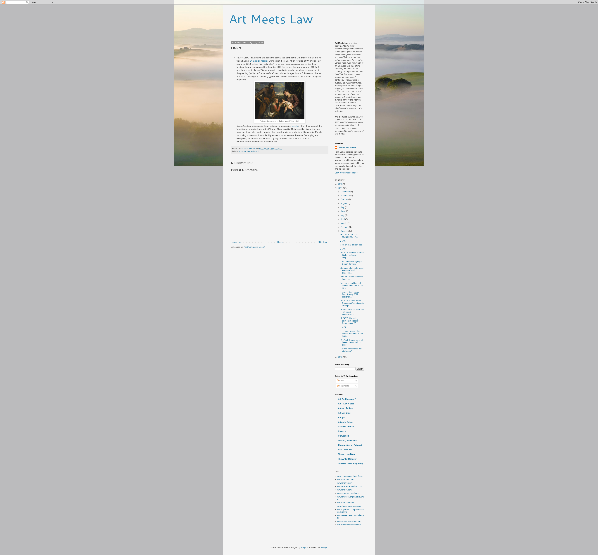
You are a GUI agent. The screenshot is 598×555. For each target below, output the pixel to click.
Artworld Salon (345, 422)
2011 (340, 188)
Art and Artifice (345, 408)
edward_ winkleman (347, 440)
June (343, 211)
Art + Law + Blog (346, 404)
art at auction (244, 151)
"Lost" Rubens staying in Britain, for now (351, 262)
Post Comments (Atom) (254, 247)
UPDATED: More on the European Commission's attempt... (352, 303)
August (344, 203)
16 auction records (259, 61)
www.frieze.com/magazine (349, 506)
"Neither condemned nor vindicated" (350, 350)
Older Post (322, 242)
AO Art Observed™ (347, 399)
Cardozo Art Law (346, 426)
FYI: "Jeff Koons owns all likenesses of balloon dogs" (351, 342)
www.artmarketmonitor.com (349, 486)
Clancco (342, 431)
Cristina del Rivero (347, 148)
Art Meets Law (271, 18)
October (344, 199)
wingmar (304, 547)
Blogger (323, 547)
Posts (341, 381)
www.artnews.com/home (348, 493)
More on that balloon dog (351, 245)
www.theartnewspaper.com (349, 525)
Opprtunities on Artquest (350, 445)
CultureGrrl (343, 436)
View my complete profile (346, 173)
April (343, 219)
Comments (344, 386)
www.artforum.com (345, 479)
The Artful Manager (347, 459)
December (345, 191)
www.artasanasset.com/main (350, 476)
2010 (340, 357)
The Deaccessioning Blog (350, 463)
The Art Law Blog (346, 454)
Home (280, 242)
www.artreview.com (345, 502)
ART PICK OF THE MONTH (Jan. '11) (349, 235)
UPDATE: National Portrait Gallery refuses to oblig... (352, 255)
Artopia (341, 417)
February (345, 227)
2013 (340, 184)
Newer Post (237, 242)
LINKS (343, 241)
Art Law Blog (344, 413)
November (345, 195)
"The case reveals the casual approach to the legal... (351, 333)
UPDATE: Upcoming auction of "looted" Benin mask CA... (349, 320)
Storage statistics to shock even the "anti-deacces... (352, 270)
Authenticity (255, 151)
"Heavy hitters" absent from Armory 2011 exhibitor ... (350, 294)
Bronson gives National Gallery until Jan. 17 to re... (351, 285)
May (343, 215)
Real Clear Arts (345, 450)
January (344, 231)
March (344, 223)
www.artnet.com (344, 490)
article (295, 126)
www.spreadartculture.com (349, 521)
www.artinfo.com (344, 483)
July (343, 207)
